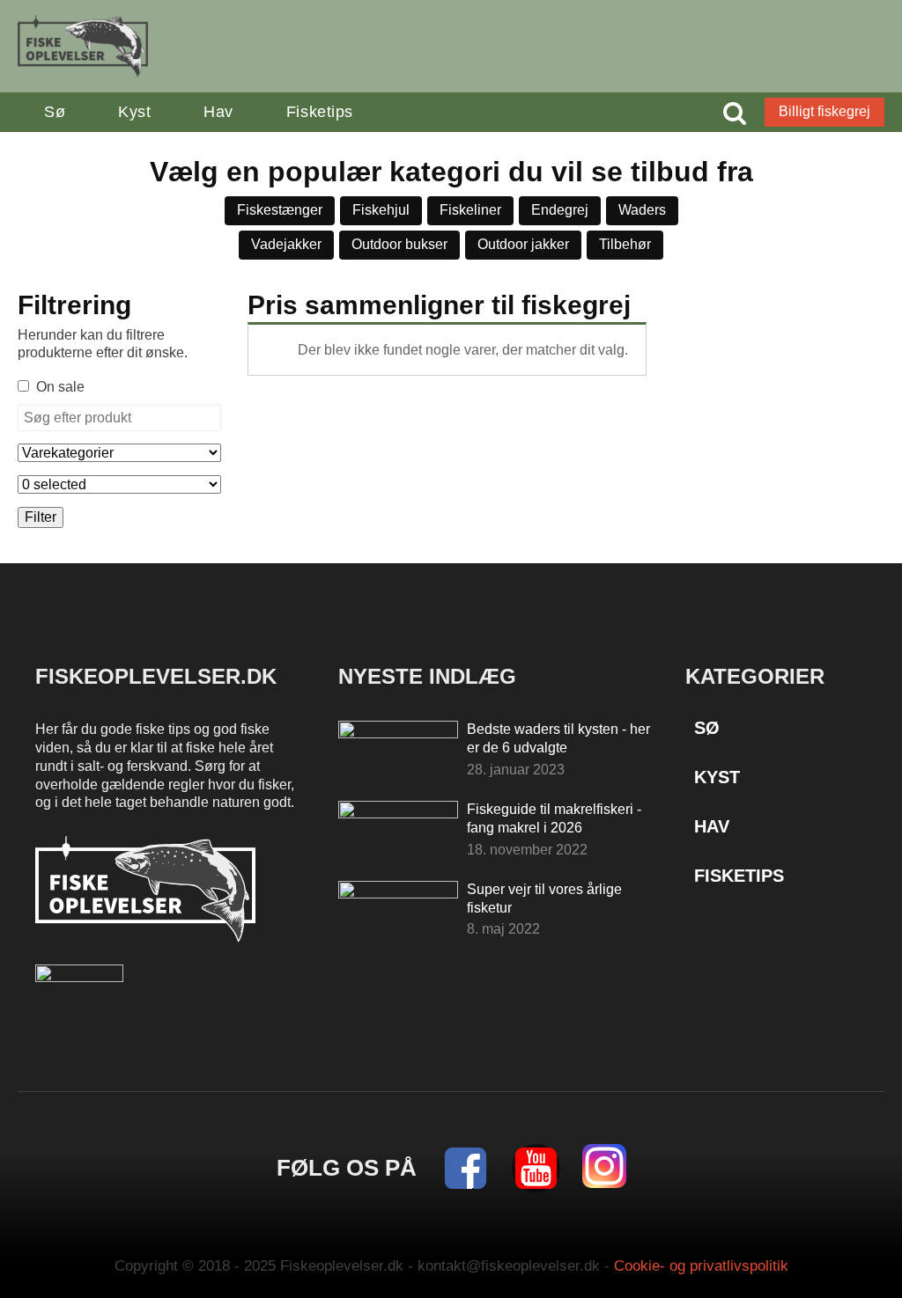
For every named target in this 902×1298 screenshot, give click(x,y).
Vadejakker (286, 244)
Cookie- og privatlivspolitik (701, 1266)
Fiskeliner (470, 209)
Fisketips (319, 112)
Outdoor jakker (523, 244)
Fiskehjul (381, 209)
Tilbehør (625, 244)
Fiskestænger (279, 209)
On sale (60, 386)
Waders (642, 209)
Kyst (134, 112)
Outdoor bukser (399, 244)
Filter (40, 517)
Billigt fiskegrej (824, 111)
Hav (218, 112)
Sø (54, 112)
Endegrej (559, 209)
